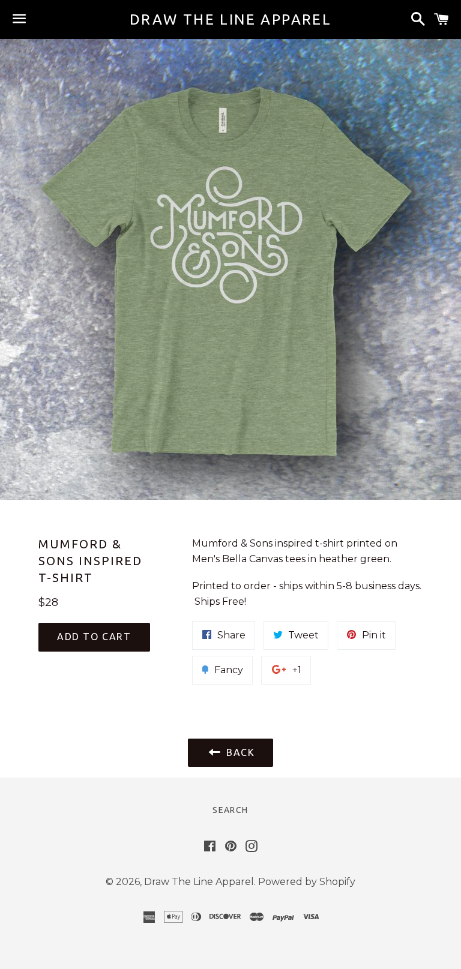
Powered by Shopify (306, 881)
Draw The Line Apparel (230, 19)
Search (230, 810)
